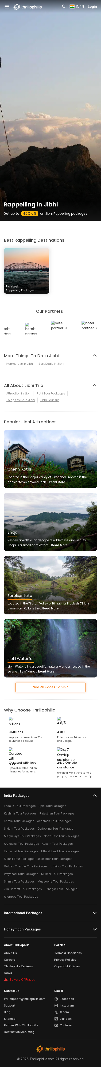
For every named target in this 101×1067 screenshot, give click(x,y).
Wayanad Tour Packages (21, 874)
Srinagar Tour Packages (61, 889)
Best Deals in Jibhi (51, 364)
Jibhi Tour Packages (50, 393)
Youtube (66, 1025)
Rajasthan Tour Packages (56, 813)
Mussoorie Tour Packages (56, 881)
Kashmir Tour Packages (20, 813)
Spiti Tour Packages (52, 806)
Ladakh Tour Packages (20, 806)
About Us (10, 953)
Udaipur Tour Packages (66, 866)
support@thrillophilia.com (27, 999)
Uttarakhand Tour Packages (60, 851)
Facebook (67, 999)
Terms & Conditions (68, 953)
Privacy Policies (65, 959)
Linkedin (66, 1018)
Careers (10, 959)
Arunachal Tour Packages (21, 843)
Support (9, 1005)
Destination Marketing (19, 1032)
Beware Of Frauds (22, 979)
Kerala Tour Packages (19, 821)
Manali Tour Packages (19, 859)
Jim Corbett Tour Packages (23, 889)
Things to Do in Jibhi (20, 400)
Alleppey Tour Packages (21, 896)
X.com (64, 1012)
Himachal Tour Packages (21, 851)
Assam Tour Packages (57, 843)
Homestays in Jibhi (20, 364)
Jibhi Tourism (49, 400)
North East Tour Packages (61, 836)
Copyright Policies (67, 966)
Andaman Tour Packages (54, 821)
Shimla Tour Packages (19, 881)
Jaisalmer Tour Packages (54, 859)
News (8, 973)
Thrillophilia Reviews (18, 966)
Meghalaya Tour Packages (22, 836)
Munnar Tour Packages (57, 874)
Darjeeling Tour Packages (55, 828)
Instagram (67, 1005)
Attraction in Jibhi (18, 393)
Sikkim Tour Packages (19, 828)
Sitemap (10, 1018)
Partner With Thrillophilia (21, 1025)
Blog (7, 1012)
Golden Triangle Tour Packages (26, 866)
